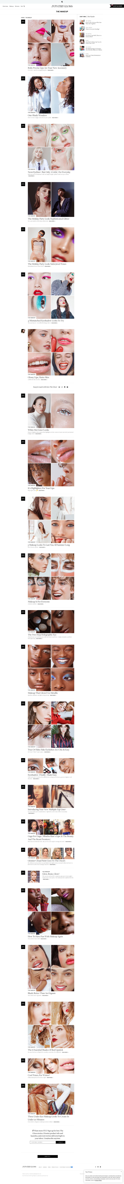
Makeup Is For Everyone (39, 601)
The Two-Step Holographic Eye (42, 634)
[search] (24, 6)
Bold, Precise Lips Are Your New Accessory (47, 67)
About (40, 1167)
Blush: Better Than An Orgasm (41, 993)
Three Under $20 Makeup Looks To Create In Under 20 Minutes (48, 1118)
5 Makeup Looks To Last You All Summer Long (49, 544)
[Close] (121, 1171)
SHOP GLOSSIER (117, 6)
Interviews (5, 6)
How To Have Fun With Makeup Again (45, 936)
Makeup (11, 6)
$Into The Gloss (29, 1166)
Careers (45, 1167)
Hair (22, 6)
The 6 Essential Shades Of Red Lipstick (45, 1049)
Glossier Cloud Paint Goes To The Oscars (46, 860)
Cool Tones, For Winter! (39, 1075)
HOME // (23, 17)
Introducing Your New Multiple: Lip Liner (47, 809)
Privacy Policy (55, 1167)
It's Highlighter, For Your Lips (41, 488)
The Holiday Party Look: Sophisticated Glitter (48, 218)
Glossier (62, 2)
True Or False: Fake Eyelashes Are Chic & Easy (48, 749)
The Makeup (29, 17)
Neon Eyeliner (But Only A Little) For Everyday (49, 172)
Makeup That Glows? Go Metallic (43, 692)
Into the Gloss (62, 6)
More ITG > (48, 1156)
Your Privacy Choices (65, 1167)
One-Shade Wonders (37, 115)
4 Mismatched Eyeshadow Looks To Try (46, 320)
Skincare (17, 6)
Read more (50, 70)
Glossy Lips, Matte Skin (38, 377)
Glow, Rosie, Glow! (50, 873)
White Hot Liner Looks (38, 429)
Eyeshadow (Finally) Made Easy (42, 774)
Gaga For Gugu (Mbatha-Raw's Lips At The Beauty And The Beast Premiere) (51, 838)
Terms (49, 1167)
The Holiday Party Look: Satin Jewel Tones (47, 263)
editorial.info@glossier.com (35, 1173)
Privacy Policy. (98, 1180)
